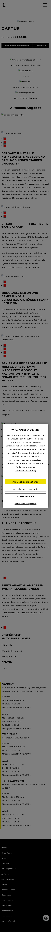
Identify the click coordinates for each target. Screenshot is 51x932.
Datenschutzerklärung (25, 470)
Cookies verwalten (25, 496)
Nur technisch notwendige (25, 489)
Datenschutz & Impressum (26, 504)
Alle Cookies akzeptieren (25, 481)
